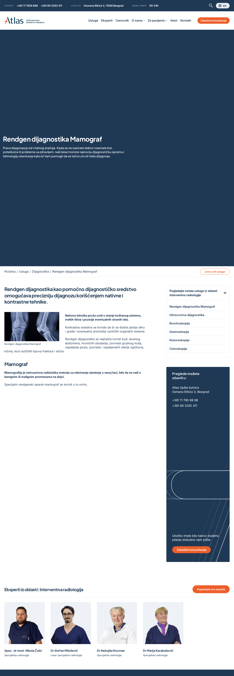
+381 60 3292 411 (51, 5)
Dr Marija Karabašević (158, 650)
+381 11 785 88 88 (185, 400)
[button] (198, 293)
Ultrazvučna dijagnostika (186, 315)
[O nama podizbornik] (144, 21)
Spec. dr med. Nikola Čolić (23, 650)
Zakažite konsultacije (214, 20)
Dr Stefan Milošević (64, 650)
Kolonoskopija (179, 340)
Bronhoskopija (179, 323)
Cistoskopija (178, 348)
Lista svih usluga (215, 271)
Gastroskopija (179, 332)
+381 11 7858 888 (27, 5)
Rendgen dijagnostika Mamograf (192, 306)
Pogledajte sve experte (211, 589)
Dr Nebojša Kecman (111, 650)
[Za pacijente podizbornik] (166, 21)
